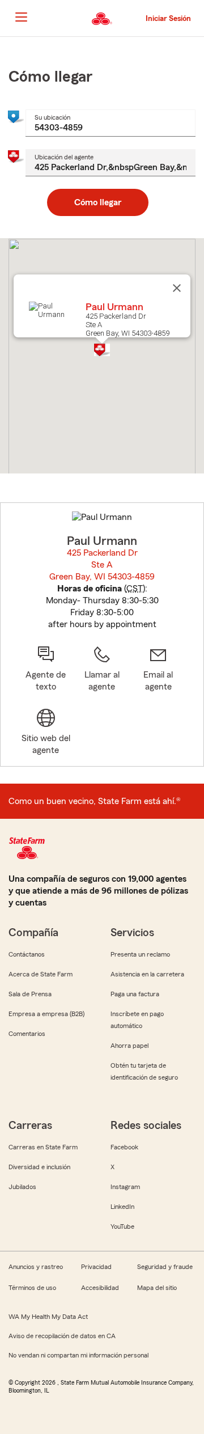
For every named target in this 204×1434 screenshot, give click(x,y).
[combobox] (111, 123)
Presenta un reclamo (140, 954)
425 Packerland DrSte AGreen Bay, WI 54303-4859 (102, 564)
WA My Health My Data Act (48, 1316)
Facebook (124, 1147)
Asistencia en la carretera (147, 974)
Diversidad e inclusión (39, 1167)
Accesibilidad (100, 1287)
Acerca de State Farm (40, 974)
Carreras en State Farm (43, 1147)
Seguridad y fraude (165, 1266)
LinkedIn (122, 1206)
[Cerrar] (176, 288)
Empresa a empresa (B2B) (46, 1013)
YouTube (122, 1226)
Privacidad (96, 1266)
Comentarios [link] (26, 1033)
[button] (102, 350)
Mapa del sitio (157, 1287)
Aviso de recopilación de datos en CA (62, 1336)
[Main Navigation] (20, 17)
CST (134, 588)
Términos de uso (32, 1287)
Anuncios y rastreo (35, 1266)
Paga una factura (134, 994)
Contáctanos (26, 954)
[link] (158, 669)
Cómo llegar (97, 202)
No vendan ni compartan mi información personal (78, 1355)
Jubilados (22, 1186)
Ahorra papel (129, 1045)
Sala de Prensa (30, 994)
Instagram (125, 1186)
